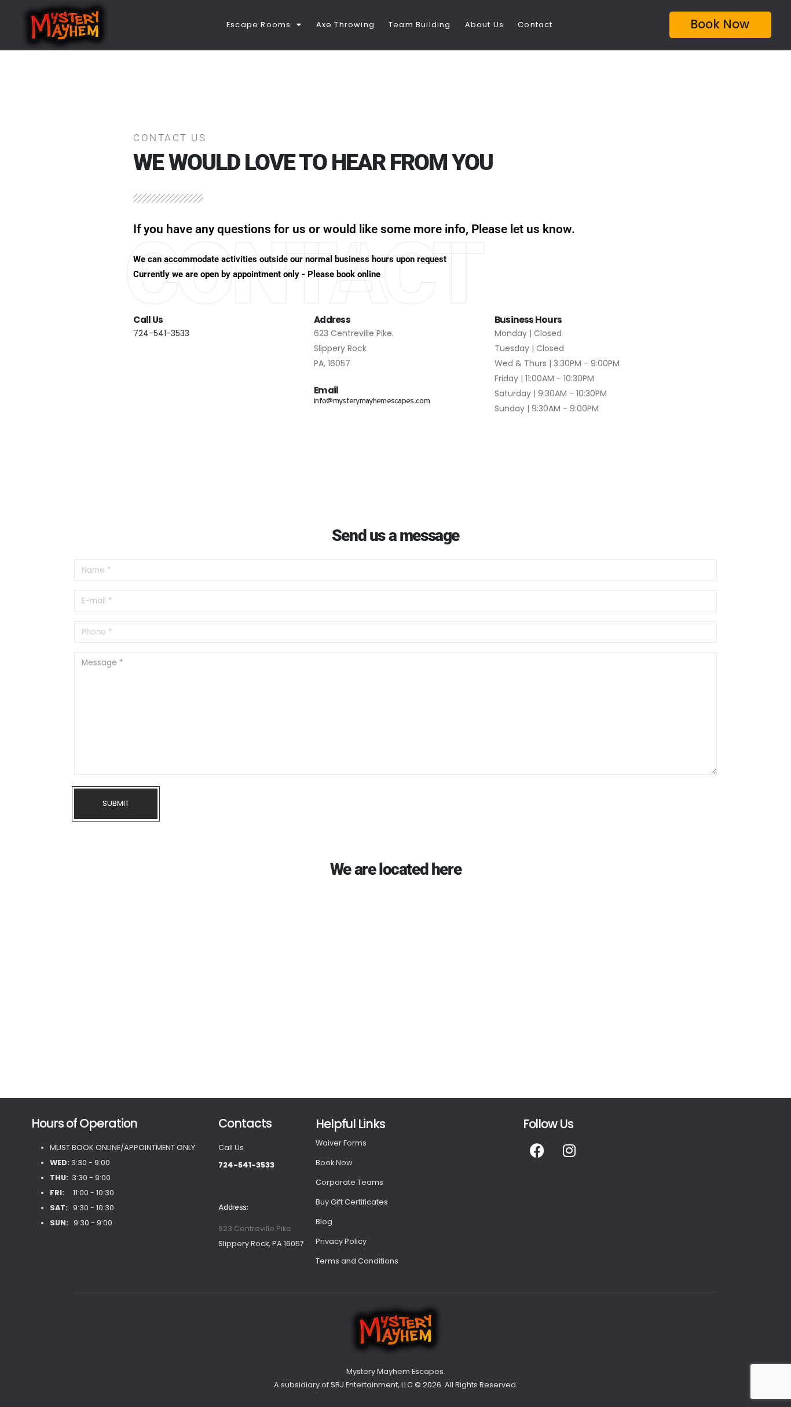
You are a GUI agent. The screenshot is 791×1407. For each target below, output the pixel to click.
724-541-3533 (161, 333)
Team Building (420, 25)
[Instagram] (569, 1150)
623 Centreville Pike (254, 1228)
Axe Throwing (345, 25)
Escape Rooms (258, 25)
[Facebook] (537, 1150)
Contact (535, 25)
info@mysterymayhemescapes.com (372, 401)
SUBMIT (115, 803)
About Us (484, 25)
